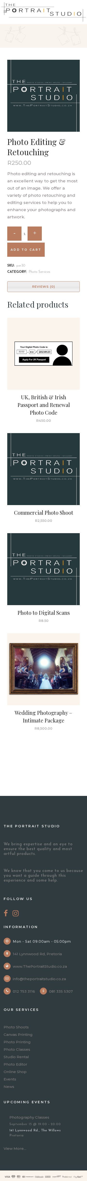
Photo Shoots (16, 1027)
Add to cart (26, 249)
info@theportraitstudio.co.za (39, 979)
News (9, 1086)
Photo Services (39, 272)
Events (10, 1079)
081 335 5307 (61, 991)
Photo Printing (17, 1042)
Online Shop (15, 1072)
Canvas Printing (18, 1034)
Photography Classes (29, 1117)
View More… (15, 1148)
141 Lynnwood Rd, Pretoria (37, 954)
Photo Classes (17, 1049)
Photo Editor (15, 1064)
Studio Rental (16, 1057)
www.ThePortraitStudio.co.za (40, 966)
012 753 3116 (24, 991)
